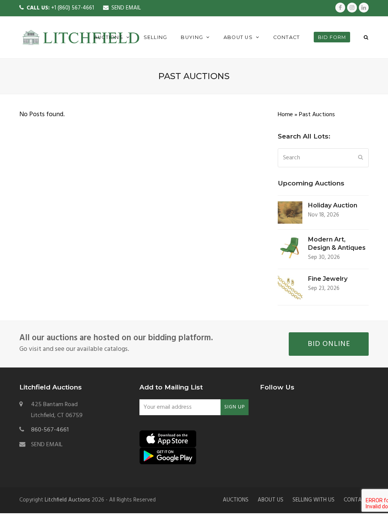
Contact (356, 500)
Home (285, 115)
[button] (366, 37)
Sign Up (234, 407)
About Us (270, 500)
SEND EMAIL (126, 7)
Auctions (236, 500)
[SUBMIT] (360, 158)
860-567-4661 (50, 430)
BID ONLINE (329, 344)
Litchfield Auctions (67, 500)
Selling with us (314, 500)
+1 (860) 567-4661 (60, 7)
